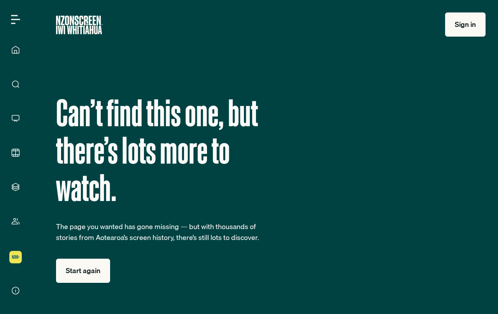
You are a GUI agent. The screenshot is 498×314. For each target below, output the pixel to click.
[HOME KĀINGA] (15, 50)
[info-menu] (15, 290)
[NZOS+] (15, 257)
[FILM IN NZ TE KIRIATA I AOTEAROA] (15, 153)
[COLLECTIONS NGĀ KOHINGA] (15, 187)
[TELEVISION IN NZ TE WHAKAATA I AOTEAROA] (15, 118)
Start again (83, 270)
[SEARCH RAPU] (15, 84)
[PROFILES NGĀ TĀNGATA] (15, 221)
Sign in (465, 24)
